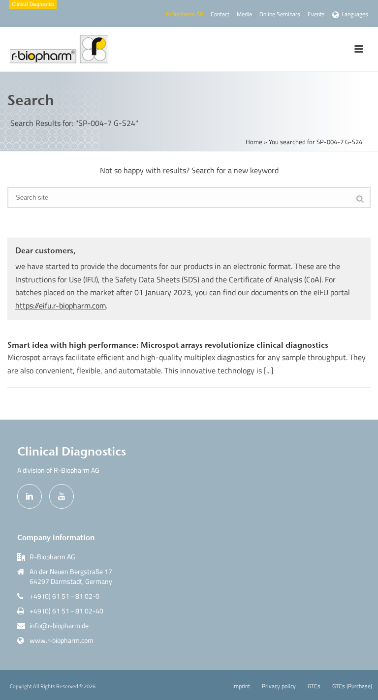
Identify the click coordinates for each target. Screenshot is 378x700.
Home (254, 142)
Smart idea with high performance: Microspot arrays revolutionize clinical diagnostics (167, 345)
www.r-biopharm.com (62, 640)
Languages (355, 14)
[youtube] (61, 496)
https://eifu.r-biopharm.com (60, 305)
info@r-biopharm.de (59, 625)
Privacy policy (279, 686)
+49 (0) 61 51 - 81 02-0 (64, 596)
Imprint (241, 686)
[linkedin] (29, 496)
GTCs (314, 686)
